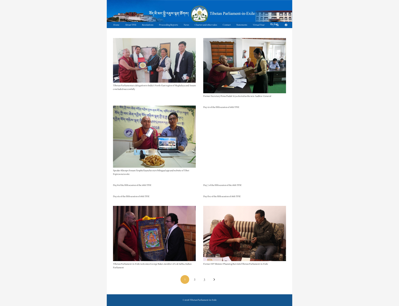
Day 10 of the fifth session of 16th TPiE (221, 107)
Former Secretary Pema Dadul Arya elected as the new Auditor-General (237, 96)
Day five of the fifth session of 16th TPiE (222, 196)
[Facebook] (286, 24)
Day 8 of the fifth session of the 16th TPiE (132, 185)
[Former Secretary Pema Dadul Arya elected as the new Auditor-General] (244, 40)
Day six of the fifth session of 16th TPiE (131, 196)
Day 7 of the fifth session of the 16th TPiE (222, 185)
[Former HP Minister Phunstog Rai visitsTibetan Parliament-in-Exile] (244, 208)
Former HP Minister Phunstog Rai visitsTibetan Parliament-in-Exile (235, 264)
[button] (277, 25)
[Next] (214, 279)
